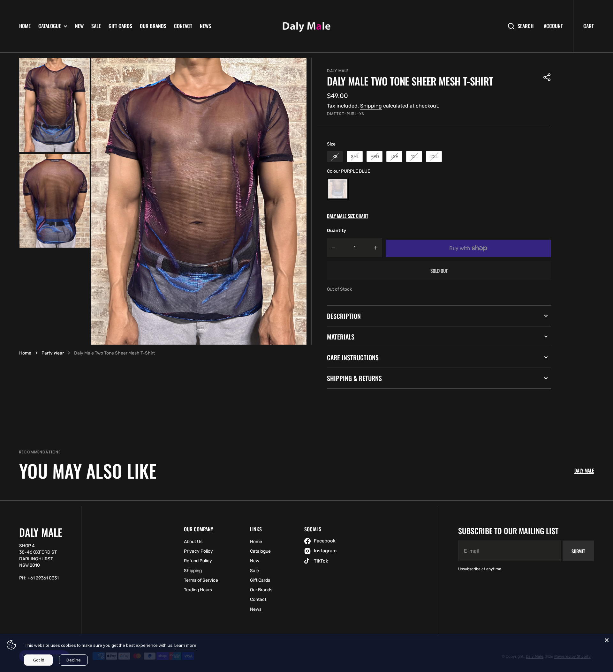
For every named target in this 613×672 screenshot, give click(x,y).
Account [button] (553, 26)
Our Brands (153, 26)
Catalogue (49, 26)
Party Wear (53, 353)
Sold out (439, 270)
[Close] (606, 640)
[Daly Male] (306, 26)
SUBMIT (578, 551)
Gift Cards (120, 26)
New (79, 26)
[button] (547, 77)
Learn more (185, 645)
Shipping (371, 106)
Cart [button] (588, 26)
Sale (96, 26)
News (205, 26)
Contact (183, 26)
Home (25, 26)
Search (526, 26)
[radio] (335, 156)
